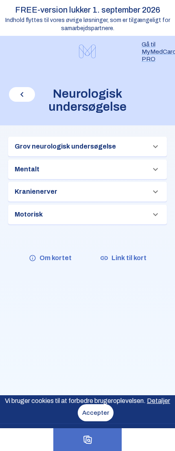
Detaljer (158, 400)
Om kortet (55, 257)
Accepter (95, 412)
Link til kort (129, 257)
